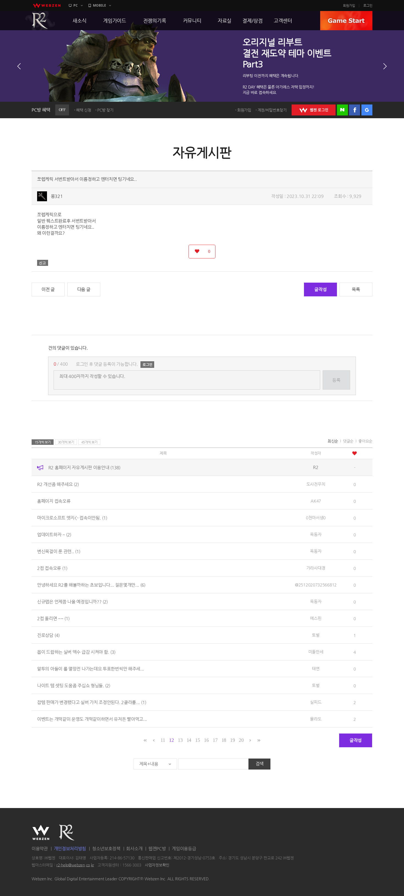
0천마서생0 (316, 517)
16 (206, 740)
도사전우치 (315, 484)
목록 (356, 289)
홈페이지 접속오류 (53, 500)
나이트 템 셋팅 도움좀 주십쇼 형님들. (73, 685)
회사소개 (134, 848)
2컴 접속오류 (52, 567)
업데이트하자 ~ (54, 534)
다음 (385, 66)
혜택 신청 (83, 110)
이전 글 (48, 289)
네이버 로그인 (342, 109)
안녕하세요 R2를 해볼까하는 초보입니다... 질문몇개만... (91, 584)
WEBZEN (41, 832)
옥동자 (315, 534)
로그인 (367, 5)
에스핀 (315, 618)
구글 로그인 (366, 109)
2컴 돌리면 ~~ (53, 618)
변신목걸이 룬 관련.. (58, 551)
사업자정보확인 (157, 865)
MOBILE (99, 5)
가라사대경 (315, 568)
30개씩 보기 (66, 442)
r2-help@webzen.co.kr (75, 865)
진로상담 (48, 635)
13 (180, 740)
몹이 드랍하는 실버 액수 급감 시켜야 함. (76, 651)
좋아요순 (365, 441)
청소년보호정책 (106, 848)
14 (189, 740)
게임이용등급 (184, 848)
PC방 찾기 (105, 110)
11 (163, 740)
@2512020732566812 (316, 584)
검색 (260, 763)
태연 (315, 668)
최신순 (333, 441)
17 (215, 740)
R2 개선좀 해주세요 (58, 484)
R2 (40, 20)
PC (75, 5)
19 (232, 740)
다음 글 (83, 289)
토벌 (315, 635)
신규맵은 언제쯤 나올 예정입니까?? (72, 601)
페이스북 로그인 (354, 109)
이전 (19, 66)
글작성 (320, 289)
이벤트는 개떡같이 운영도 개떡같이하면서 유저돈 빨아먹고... (92, 718)
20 (241, 740)
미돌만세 (315, 651)
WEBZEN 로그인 (314, 109)
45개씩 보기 (89, 442)
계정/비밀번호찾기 (272, 110)
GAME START (346, 20)
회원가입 (349, 5)
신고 (42, 263)
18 (224, 740)
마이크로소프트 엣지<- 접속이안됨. (72, 517)
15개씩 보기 (43, 442)
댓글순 (348, 441)
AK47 (316, 500)
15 (197, 740)
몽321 (57, 196)
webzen (46, 5)
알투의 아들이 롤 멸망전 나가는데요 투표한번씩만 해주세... (90, 668)
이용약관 (40, 848)
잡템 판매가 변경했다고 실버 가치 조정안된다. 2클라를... (91, 702)
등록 (336, 380)
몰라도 (315, 718)
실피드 (315, 702)
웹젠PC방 (157, 848)
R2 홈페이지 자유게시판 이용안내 (84, 467)
